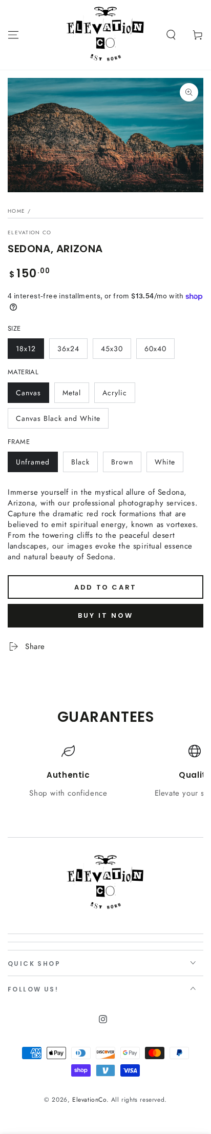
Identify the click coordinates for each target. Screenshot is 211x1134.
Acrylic (114, 393)
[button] (171, 35)
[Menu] (13, 35)
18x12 (26, 348)
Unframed (33, 462)
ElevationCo (89, 1099)
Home (16, 211)
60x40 (155, 348)
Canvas (28, 393)
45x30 (112, 348)
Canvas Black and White (58, 418)
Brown (122, 462)
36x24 (68, 348)
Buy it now (105, 615)
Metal (71, 393)
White (165, 462)
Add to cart (105, 587)
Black (80, 462)
